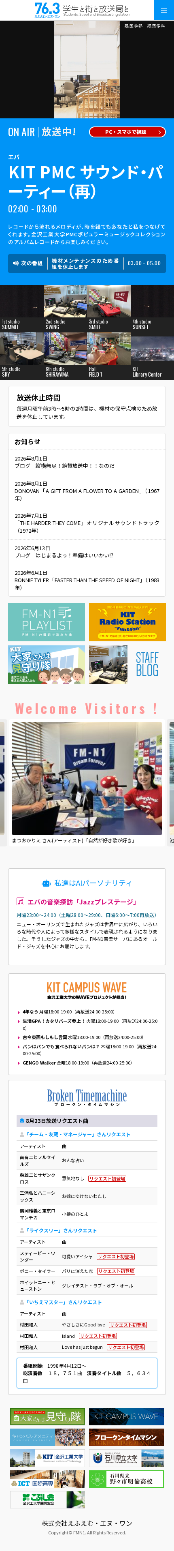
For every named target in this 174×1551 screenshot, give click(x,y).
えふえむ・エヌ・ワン (87, 10)
